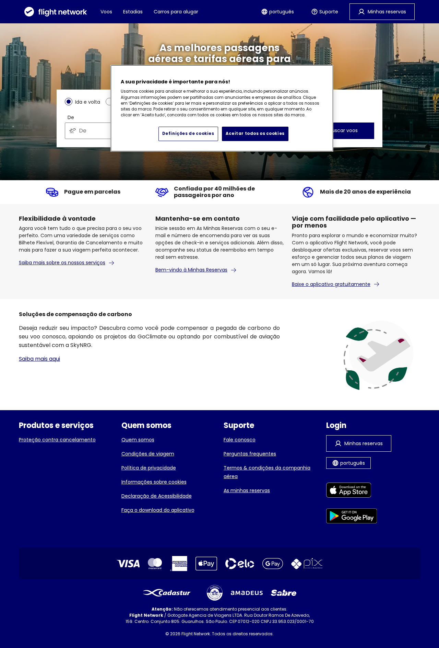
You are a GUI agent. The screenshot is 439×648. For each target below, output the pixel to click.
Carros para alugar (176, 11)
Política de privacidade (148, 467)
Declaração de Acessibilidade (156, 496)
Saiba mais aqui (39, 359)
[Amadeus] (247, 593)
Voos (106, 11)
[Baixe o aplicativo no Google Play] (351, 517)
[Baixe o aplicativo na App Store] (351, 491)
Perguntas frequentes (250, 453)
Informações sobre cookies (154, 481)
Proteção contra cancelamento (57, 439)
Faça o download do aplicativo (157, 510)
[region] (221, 108)
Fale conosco (240, 439)
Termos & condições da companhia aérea (267, 472)
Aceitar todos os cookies (255, 133)
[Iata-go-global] (215, 593)
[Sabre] (283, 593)
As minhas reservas (247, 490)
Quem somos (137, 439)
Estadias (133, 11)
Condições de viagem (147, 453)
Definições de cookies (188, 133)
